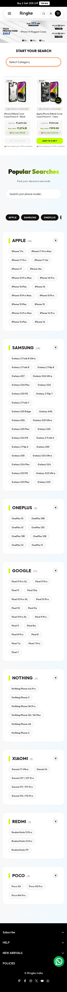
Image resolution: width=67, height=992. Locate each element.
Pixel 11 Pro (41, 581)
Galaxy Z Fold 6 (45, 437)
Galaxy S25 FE (20, 393)
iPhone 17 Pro (19, 260)
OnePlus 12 (17, 544)
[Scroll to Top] (60, 973)
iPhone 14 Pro (47, 313)
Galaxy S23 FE (20, 473)
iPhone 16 (40, 286)
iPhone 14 (40, 321)
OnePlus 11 (37, 544)
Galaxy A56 (18, 420)
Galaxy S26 (44, 384)
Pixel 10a (32, 590)
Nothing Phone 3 (20, 697)
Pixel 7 (15, 652)
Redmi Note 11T (20, 849)
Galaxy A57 (18, 376)
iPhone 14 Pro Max (22, 313)
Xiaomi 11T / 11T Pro (22, 786)
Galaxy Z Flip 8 (46, 367)
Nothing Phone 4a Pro (24, 688)
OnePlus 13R (18, 536)
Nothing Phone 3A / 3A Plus (26, 715)
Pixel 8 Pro (17, 634)
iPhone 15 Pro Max (21, 295)
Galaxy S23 (44, 481)
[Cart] (58, 13)
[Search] (44, 13)
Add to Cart (49, 141)
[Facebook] (25, 980)
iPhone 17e (17, 251)
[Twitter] (36, 980)
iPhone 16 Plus (19, 286)
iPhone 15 (40, 304)
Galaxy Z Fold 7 (20, 402)
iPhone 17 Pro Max (41, 251)
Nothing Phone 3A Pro (23, 706)
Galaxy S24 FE (20, 437)
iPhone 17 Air (41, 260)
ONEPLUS (50, 217)
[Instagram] (30, 980)
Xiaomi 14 (42, 769)
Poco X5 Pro (35, 886)
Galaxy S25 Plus (20, 429)
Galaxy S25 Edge (21, 411)
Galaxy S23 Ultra (45, 473)
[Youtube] (42, 980)
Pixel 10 (16, 608)
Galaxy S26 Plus (20, 384)
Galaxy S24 (44, 464)
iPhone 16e (36, 268)
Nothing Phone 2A (21, 723)
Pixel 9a (32, 608)
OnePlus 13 (17, 527)
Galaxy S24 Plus (20, 464)
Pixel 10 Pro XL (20, 599)
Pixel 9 (15, 625)
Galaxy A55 (42, 446)
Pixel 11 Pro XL (19, 581)
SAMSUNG (30, 217)
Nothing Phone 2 (20, 732)
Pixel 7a (16, 643)
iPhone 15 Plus (19, 304)
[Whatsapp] (47, 980)
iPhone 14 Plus (19, 321)
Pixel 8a (31, 625)
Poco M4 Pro (19, 895)
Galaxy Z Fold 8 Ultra (24, 358)
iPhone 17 (17, 268)
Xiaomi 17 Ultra (20, 769)
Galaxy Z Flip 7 (44, 393)
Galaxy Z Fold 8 (20, 367)
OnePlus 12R (39, 536)
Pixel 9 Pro (41, 616)
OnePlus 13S (37, 527)
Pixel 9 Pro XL (19, 616)
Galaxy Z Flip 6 (20, 446)
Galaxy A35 (18, 455)
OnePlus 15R (38, 518)
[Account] (51, 13)
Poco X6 (16, 886)
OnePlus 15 (17, 518)
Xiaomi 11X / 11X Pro (22, 795)
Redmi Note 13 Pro (22, 832)
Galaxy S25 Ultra (42, 420)
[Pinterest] (19, 980)
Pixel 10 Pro (42, 599)
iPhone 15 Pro (47, 295)
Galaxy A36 (45, 411)
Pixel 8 (35, 634)
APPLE (13, 217)
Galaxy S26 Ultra (42, 376)
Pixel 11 (15, 590)
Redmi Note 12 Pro (22, 841)
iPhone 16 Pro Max (22, 277)
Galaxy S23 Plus (20, 481)
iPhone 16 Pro (47, 277)
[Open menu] (9, 13)
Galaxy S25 (44, 429)
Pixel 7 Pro (34, 643)
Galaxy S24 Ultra (42, 455)
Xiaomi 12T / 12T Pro (23, 778)
